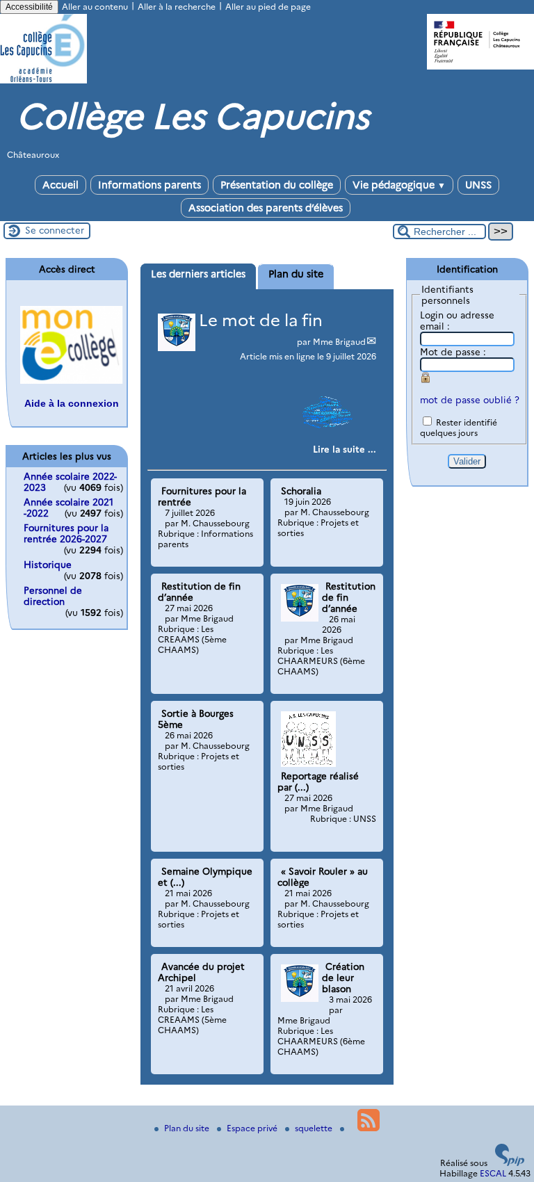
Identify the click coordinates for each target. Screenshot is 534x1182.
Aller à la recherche (177, 6)
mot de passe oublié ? (469, 399)
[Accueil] (43, 80)
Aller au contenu (95, 6)
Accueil (60, 185)
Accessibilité (29, 7)
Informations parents (149, 185)
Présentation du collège (276, 185)
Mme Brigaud (339, 342)
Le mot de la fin (261, 320)
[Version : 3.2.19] (510, 1163)
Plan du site (187, 1128)
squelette (314, 1128)
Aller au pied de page (268, 6)
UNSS (478, 185)
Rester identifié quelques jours (458, 427)
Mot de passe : (453, 351)
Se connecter (54, 230)
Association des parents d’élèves (265, 208)
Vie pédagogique (399, 185)
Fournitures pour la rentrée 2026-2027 (66, 533)
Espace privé (253, 1128)
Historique (48, 564)
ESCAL (493, 1173)
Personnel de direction (53, 596)
